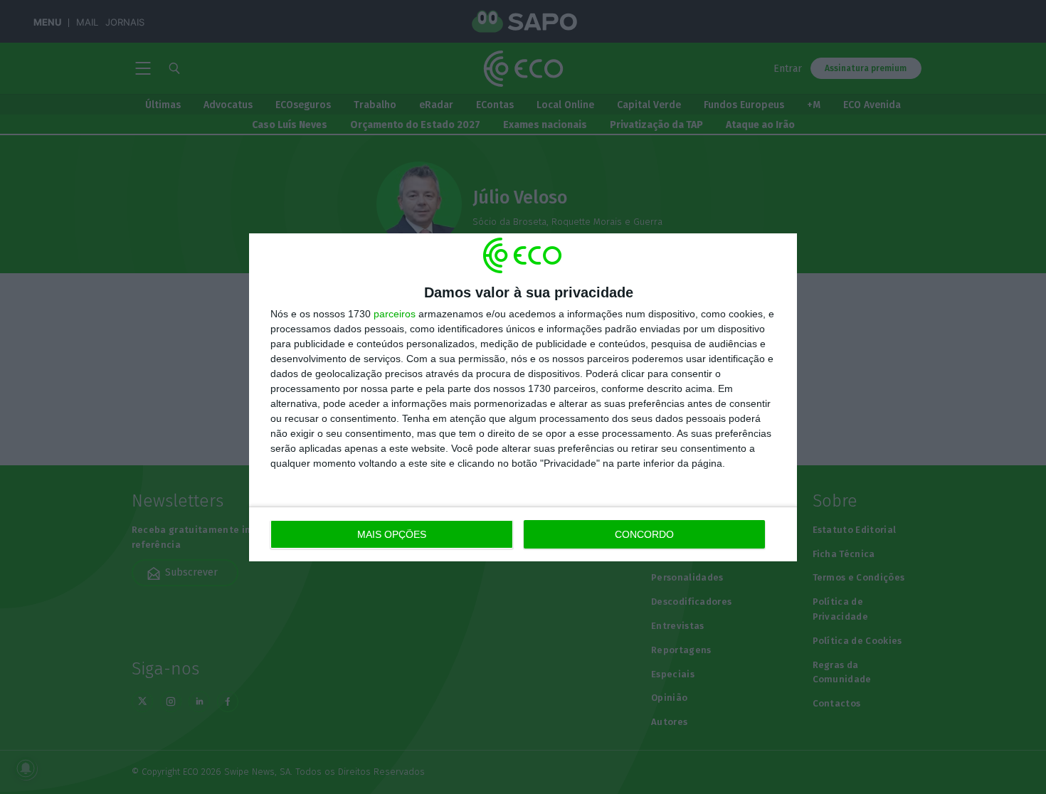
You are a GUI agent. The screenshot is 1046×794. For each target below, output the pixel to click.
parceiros (395, 314)
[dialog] (523, 397)
